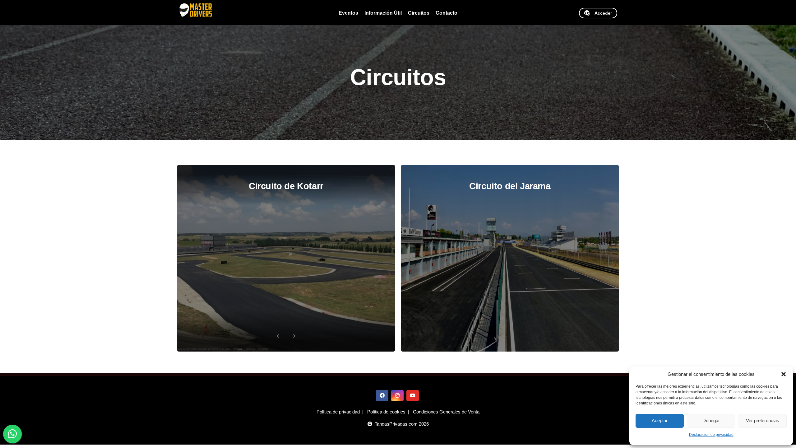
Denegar (711, 420)
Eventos (348, 13)
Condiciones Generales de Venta (446, 411)
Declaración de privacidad (711, 434)
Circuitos (418, 13)
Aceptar (660, 420)
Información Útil (383, 13)
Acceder (601, 13)
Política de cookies (386, 411)
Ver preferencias (762, 420)
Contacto (446, 13)
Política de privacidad (338, 411)
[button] (783, 374)
